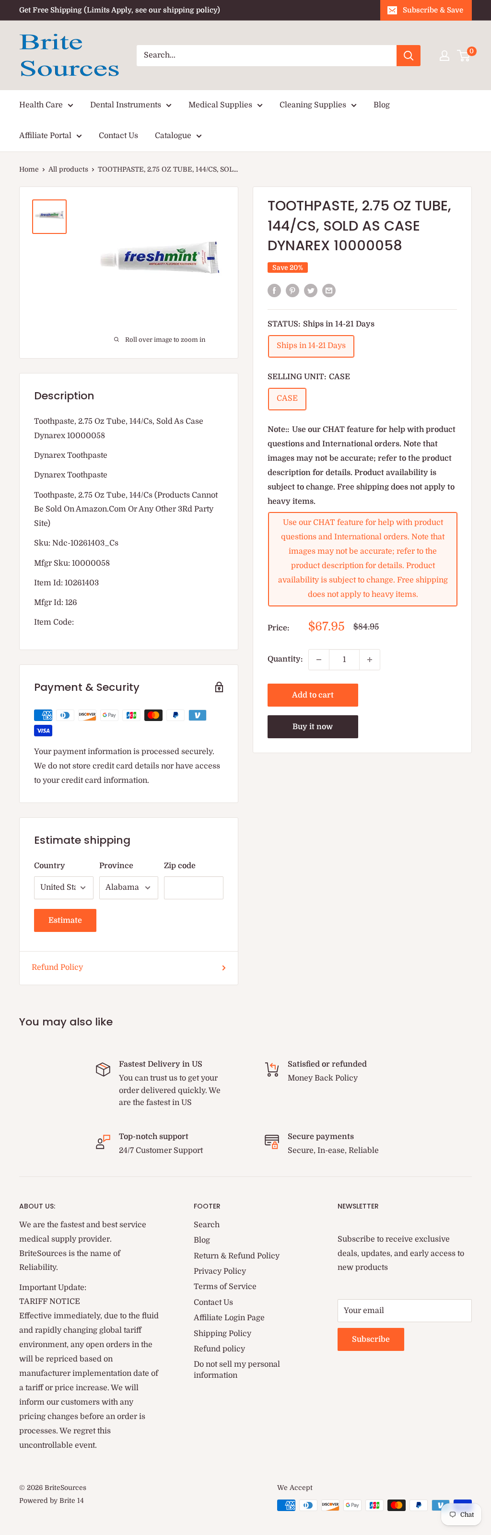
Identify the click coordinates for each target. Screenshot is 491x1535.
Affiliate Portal (45, 135)
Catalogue (173, 135)
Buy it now (312, 726)
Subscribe (371, 1339)
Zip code (180, 865)
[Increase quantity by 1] (370, 660)
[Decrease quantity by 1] (319, 660)
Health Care (41, 105)
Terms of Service (225, 1286)
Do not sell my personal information (237, 1369)
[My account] (444, 55)
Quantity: (285, 659)
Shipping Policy (222, 1333)
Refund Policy (57, 967)
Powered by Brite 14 (51, 1500)
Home (29, 169)
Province (116, 865)
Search (207, 1225)
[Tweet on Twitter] (310, 290)
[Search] (409, 55)
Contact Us (118, 135)
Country (49, 865)
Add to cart (313, 695)
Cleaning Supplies (313, 105)
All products (68, 169)
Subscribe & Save (433, 10)
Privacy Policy (220, 1271)
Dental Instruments (125, 105)
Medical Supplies (220, 105)
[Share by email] (329, 290)
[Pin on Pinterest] (292, 290)
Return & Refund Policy (237, 1256)
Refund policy (219, 1349)
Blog (382, 105)
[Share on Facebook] (274, 290)
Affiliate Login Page (229, 1318)
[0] (464, 55)
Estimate (65, 920)
